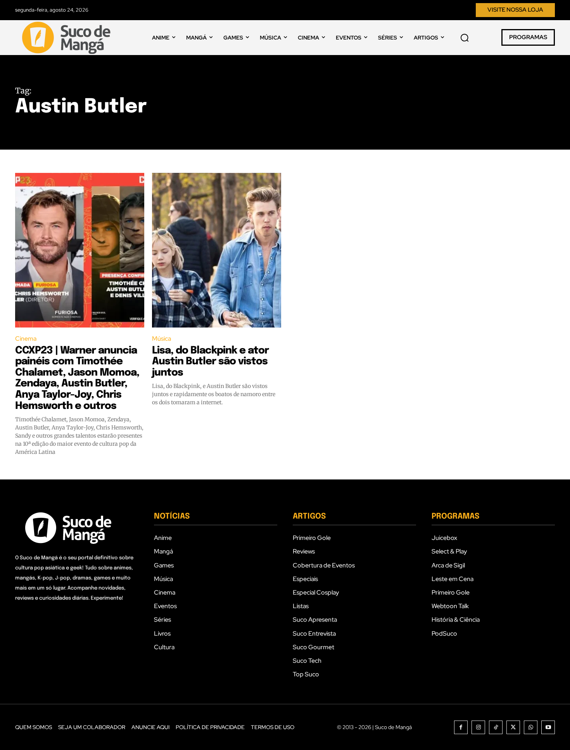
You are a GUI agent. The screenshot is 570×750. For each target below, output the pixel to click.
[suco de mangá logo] (68, 37)
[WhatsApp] (530, 727)
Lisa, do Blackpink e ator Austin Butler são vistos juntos (210, 361)
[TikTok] (496, 727)
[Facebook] (461, 727)
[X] (513, 727)
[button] (464, 37)
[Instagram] (478, 727)
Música (161, 338)
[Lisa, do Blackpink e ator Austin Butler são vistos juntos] (216, 250)
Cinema (25, 338)
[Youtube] (548, 727)
